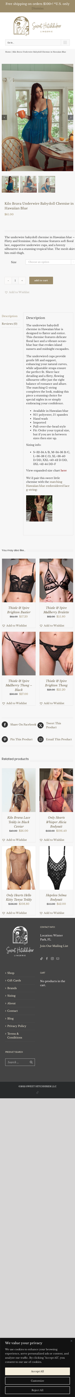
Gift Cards (14, 980)
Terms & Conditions (14, 1035)
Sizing (11, 995)
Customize (37, 1380)
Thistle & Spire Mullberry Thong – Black (19, 685)
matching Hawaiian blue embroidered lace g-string (48, 485)
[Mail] (57, 958)
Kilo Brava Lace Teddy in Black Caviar (18, 822)
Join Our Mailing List (54, 946)
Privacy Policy (16, 1026)
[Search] (31, 1062)
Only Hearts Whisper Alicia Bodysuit (56, 822)
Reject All (37, 1390)
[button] (17, 292)
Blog (10, 1018)
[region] (37, 1367)
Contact (12, 1010)
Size (14, 262)
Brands (12, 988)
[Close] (71, 1341)
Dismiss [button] (38, 8)
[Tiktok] (41, 958)
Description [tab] (9, 316)
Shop (10, 973)
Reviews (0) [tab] (9, 323)
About (11, 1003)
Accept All (37, 1371)
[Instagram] (52, 958)
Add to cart (41, 280)
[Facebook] (47, 958)
